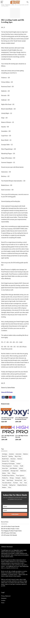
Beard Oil (4, 456)
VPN (12, 4)
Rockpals (18, 478)
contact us (7, 584)
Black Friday (18, 456)
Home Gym (5, 468)
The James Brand (6, 482)
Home (2, 4)
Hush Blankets (13, 468)
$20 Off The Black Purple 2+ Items (10, 528)
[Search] (27, 2)
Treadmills (4, 485)
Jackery (21, 468)
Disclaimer (3, 598)
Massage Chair (14, 470)
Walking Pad (12, 485)
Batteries (25, 454)
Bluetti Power (5, 458)
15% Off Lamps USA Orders (8, 533)
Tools (25, 482)
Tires (21, 482)
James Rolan (11, 387)
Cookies (3, 600)
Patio (9, 473)
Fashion (18, 463)
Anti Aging (4, 454)
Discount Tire (5, 461)
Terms (2, 602)
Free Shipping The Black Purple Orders (11, 530)
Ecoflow (13, 461)
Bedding (11, 456)
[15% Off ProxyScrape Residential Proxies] (22, 408)
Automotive (18, 454)
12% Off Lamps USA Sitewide (9, 535)
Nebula (4, 473)
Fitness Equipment (7, 466)
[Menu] (2, 2)
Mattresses (23, 470)
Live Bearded (5, 470)
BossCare (13, 458)
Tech (25, 480)
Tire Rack (15, 482)
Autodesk (11, 454)
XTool (9, 487)
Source (3, 387)
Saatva (24, 478)
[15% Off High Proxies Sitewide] (22, 426)
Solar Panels (10, 480)
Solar (3, 480)
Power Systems (20, 475)
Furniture (15, 466)
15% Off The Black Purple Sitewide (10, 526)
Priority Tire (5, 478)
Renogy (12, 478)
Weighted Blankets (22, 485)
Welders (4, 487)
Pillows (14, 473)
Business (8, 4)
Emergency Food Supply (8, 463)
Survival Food (18, 480)
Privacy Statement (5, 596)
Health (21, 466)
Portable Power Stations (8, 475)
